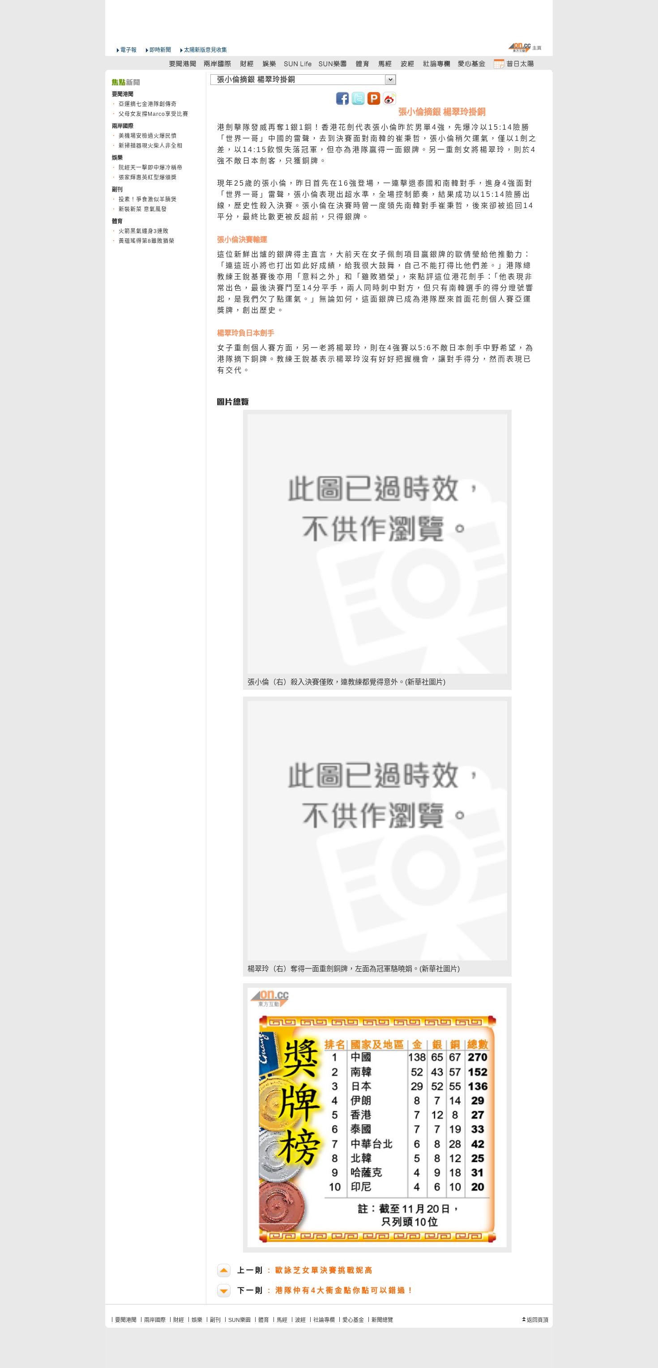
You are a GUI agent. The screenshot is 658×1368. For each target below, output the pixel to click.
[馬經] (385, 63)
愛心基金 (353, 1320)
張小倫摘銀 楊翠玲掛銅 (256, 79)
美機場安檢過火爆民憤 (148, 136)
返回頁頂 (537, 1320)
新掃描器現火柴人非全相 (151, 146)
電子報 (128, 50)
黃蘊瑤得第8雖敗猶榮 (147, 241)
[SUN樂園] (333, 63)
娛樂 (197, 1320)
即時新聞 (160, 50)
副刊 (215, 1320)
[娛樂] (269, 63)
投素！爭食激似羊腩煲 (148, 199)
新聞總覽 (382, 1320)
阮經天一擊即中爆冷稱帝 (151, 168)
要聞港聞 (126, 1320)
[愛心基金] (471, 63)
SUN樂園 (239, 1320)
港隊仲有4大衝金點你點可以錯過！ (326, 1290)
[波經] (408, 63)
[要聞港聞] (183, 63)
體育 (263, 1320)
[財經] (246, 63)
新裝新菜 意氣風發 (143, 209)
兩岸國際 (155, 1320)
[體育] (362, 63)
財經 (178, 1320)
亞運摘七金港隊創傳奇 (148, 104)
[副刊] (298, 63)
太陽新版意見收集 (205, 50)
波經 (300, 1320)
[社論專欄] (436, 63)
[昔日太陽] (513, 63)
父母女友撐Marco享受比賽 (153, 114)
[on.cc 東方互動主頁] (525, 47)
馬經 (282, 1320)
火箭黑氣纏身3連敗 (144, 231)
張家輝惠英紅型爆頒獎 (148, 177)
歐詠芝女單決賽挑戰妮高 (305, 1270)
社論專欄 (324, 1320)
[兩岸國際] (218, 63)
